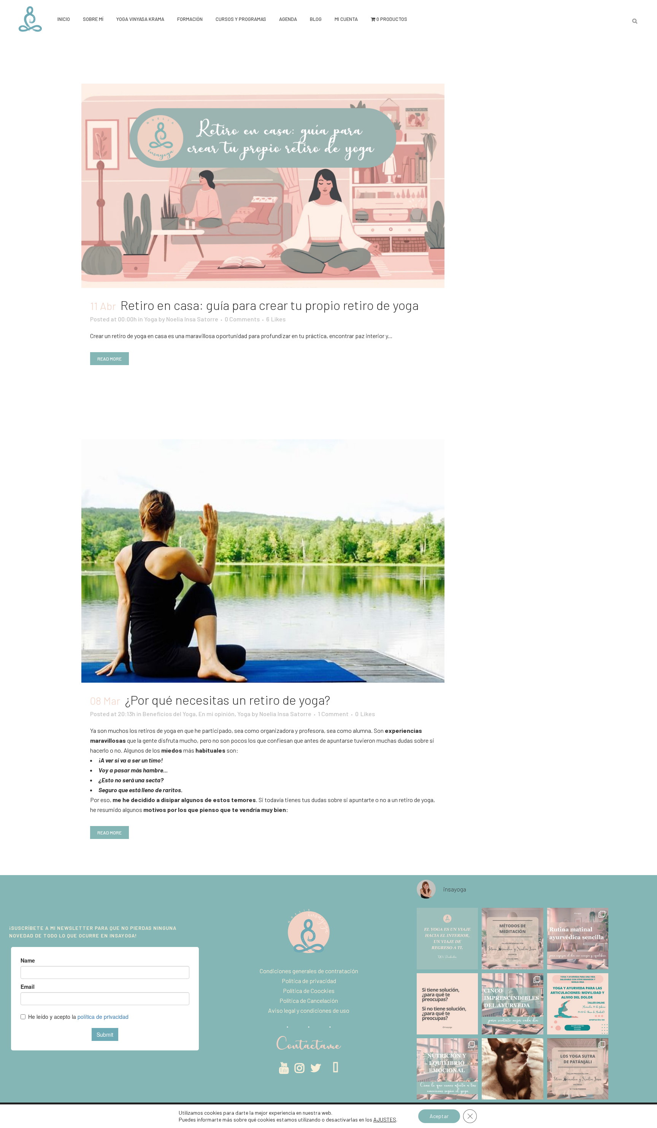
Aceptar (439, 1116)
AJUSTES (384, 1119)
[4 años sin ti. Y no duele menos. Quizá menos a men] (512, 1068)
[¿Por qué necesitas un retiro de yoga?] (262, 561)
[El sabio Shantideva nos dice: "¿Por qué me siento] (447, 1003)
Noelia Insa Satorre (192, 319)
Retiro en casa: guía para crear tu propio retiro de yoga (270, 305)
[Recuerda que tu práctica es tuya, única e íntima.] (447, 938)
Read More (109, 358)
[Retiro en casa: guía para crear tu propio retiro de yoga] (262, 186)
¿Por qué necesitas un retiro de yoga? (227, 699)
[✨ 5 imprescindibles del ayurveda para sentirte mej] (512, 1003)
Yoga (150, 319)
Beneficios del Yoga (169, 713)
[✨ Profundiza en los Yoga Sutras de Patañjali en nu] (577, 1068)
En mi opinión (216, 713)
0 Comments (242, 319)
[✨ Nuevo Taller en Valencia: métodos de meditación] (512, 938)
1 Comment (333, 713)
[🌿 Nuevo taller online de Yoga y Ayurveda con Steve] (577, 1003)
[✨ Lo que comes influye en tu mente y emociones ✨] (447, 1068)
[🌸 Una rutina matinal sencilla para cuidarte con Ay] (577, 938)
